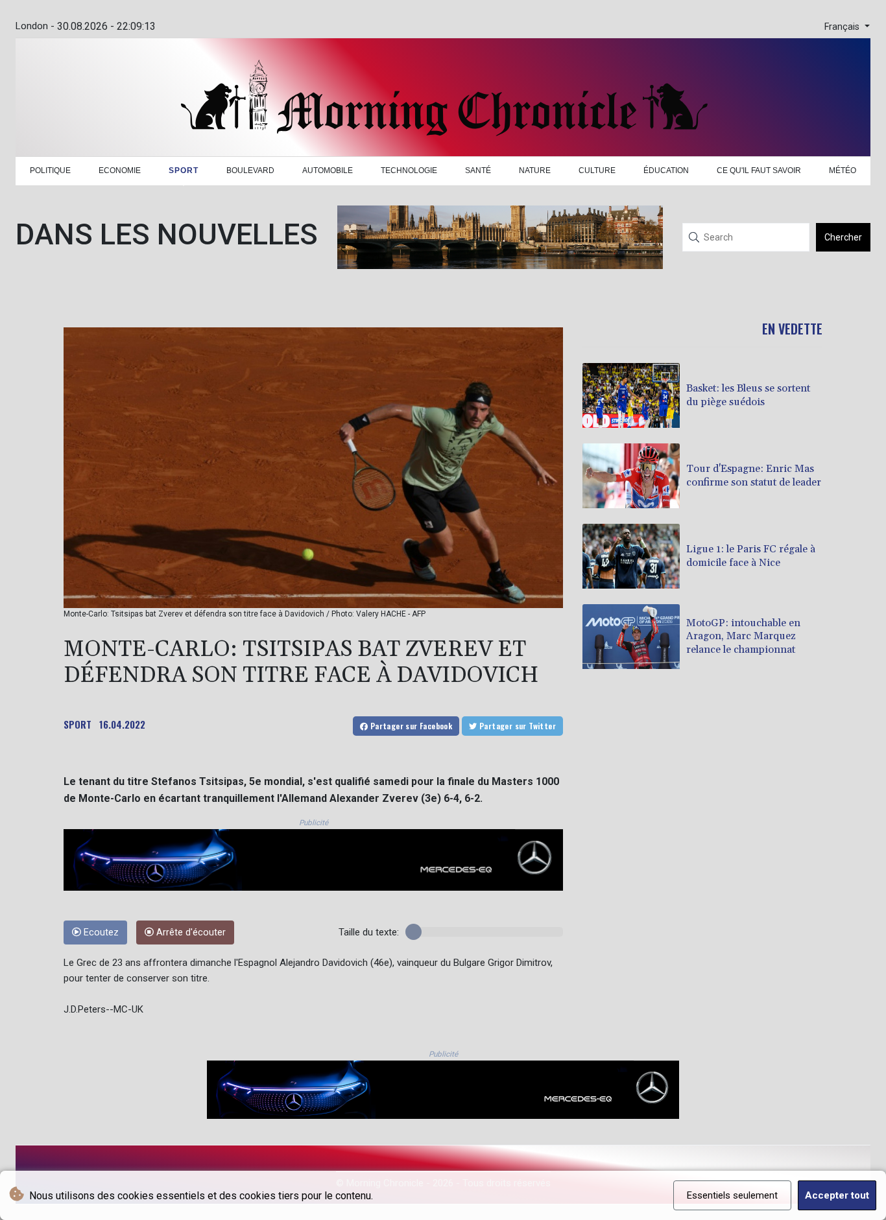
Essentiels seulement (732, 1195)
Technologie (409, 170)
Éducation (666, 170)
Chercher (843, 237)
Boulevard (250, 170)
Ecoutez (100, 932)
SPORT (77, 724)
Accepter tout (837, 1195)
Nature (535, 170)
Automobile (327, 170)
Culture (597, 170)
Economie (120, 170)
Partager (410, 725)
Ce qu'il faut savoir (759, 170)
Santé (478, 170)
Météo (842, 170)
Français (843, 26)
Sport (183, 170)
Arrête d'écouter (190, 932)
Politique (50, 170)
